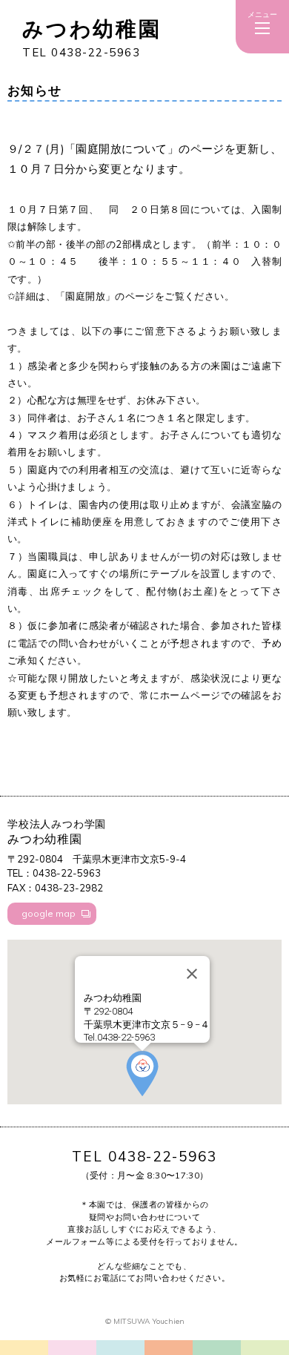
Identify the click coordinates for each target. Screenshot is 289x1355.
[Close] (192, 974)
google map (48, 913)
